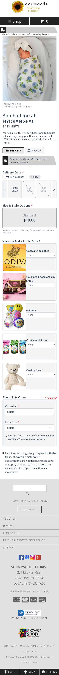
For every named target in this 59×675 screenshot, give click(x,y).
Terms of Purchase (39, 656)
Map (31, 672)
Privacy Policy (15, 656)
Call (11, 672)
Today (35, 176)
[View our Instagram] (32, 559)
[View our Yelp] (38, 559)
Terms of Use (29, 662)
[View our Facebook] (21, 559)
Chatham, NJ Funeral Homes (21, 645)
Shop (17, 21)
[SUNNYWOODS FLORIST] (29, 12)
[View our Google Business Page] (26, 559)
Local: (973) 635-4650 (29, 583)
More (7, 142)
